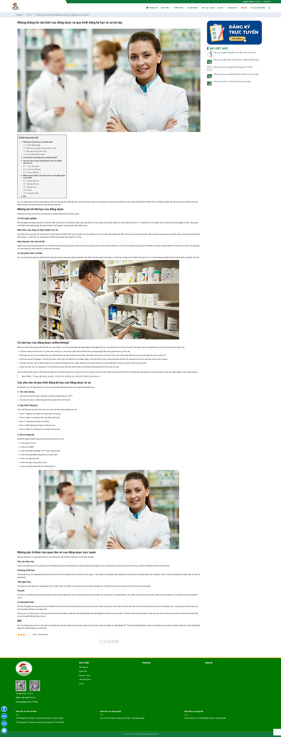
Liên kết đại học (85, 679)
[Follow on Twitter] (266, 1)
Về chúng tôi (83, 667)
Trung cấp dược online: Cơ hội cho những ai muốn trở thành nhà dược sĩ (66, 376)
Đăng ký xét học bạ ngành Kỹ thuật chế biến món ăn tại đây (236, 74)
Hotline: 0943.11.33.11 (252, 2)
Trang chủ (153, 8)
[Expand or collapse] (64, 137)
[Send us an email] (269, 1)
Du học (221, 8)
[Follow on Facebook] (262, 1)
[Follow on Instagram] (264, 1)
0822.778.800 (32, 702)
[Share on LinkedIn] (117, 641)
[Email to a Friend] (109, 641)
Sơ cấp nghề (192, 8)
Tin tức (244, 8)
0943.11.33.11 (27, 694)
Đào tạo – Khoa (208, 8)
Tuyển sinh (178, 8)
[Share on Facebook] (101, 641)
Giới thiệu (165, 8)
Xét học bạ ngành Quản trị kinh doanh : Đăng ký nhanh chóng (236, 60)
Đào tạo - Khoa (84, 675)
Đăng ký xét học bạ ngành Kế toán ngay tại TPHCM (233, 67)
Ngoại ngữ (232, 8)
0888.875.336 (30, 698)
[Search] (269, 8)
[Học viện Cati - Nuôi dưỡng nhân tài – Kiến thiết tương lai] (37, 6)
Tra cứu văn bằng (257, 8)
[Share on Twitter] (105, 641)
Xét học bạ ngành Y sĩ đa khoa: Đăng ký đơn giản (232, 81)
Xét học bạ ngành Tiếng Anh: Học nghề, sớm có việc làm (235, 52)
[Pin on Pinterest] (113, 641)
